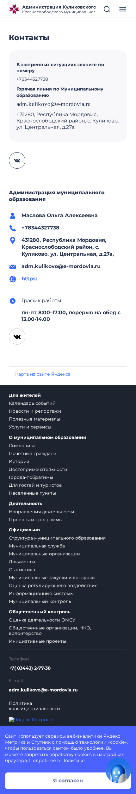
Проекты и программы (36, 519)
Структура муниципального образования (57, 538)
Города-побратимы (31, 477)
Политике (73, 760)
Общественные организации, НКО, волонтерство (50, 630)
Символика (22, 445)
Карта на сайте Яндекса (43, 374)
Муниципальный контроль (40, 601)
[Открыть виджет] (118, 770)
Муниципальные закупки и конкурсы (52, 577)
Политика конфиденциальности (34, 706)
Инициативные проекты (37, 641)
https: (29, 279)
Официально (24, 530)
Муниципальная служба (37, 546)
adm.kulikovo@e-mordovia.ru (43, 690)
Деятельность (25, 503)
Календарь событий (32, 403)
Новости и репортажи (35, 411)
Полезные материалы (34, 419)
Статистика (22, 569)
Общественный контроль (39, 612)
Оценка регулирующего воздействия (53, 585)
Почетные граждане (32, 453)
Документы (22, 562)
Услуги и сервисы (30, 427)
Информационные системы (41, 593)
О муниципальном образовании (47, 437)
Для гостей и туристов (35, 485)
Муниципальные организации (44, 554)
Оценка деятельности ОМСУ (42, 620)
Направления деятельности (41, 512)
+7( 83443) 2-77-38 (30, 668)
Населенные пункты (32, 493)
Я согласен (68, 781)
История (19, 461)
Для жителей (25, 395)
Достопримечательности (38, 469)
